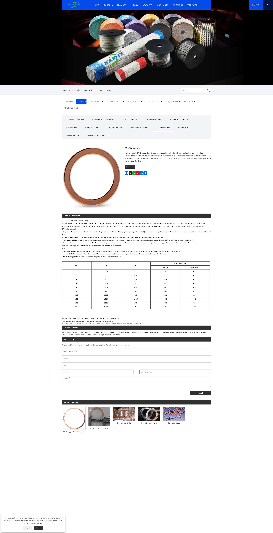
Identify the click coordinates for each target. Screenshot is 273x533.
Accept (38, 528)
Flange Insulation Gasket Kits (98, 135)
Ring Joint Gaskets (130, 119)
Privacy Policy (36, 523)
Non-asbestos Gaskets (139, 127)
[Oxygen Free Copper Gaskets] (99, 416)
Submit (200, 393)
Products (71, 90)
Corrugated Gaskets (154, 119)
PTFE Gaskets (71, 127)
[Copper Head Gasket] (124, 413)
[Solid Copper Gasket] (173, 413)
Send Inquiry (130, 167)
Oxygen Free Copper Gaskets (99, 428)
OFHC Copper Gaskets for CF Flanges (75, 432)
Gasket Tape (183, 127)
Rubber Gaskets (72, 135)
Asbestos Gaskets (92, 127)
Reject (28, 528)
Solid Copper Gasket (174, 423)
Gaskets (78, 90)
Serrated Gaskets (115, 127)
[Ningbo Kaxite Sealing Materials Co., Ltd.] (74, 5)
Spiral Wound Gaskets (75, 119)
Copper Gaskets (88, 90)
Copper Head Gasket (124, 423)
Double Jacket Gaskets (179, 119)
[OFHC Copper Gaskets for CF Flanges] (74, 418)
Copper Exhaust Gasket (149, 423)
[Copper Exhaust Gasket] (148, 413)
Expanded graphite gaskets (103, 119)
